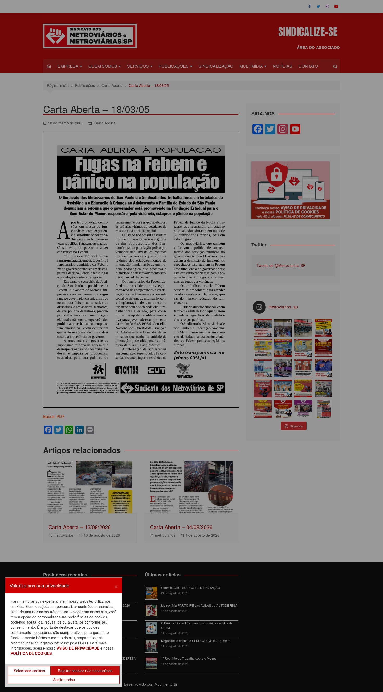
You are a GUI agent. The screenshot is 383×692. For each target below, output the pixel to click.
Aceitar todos (64, 679)
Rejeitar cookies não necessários (85, 670)
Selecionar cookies (29, 670)
